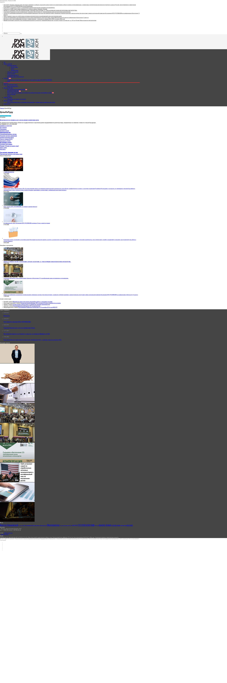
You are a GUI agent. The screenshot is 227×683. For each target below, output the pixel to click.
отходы (96, 525)
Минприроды (43, 525)
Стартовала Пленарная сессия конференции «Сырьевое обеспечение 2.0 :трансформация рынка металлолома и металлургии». (37, 12)
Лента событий (11, 94)
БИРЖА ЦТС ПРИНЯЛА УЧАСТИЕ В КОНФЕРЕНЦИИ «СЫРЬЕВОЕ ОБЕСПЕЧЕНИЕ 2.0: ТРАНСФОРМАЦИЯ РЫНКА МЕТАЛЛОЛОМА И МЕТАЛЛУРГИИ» (40, 10)
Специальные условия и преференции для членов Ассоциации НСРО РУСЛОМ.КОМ (29, 80)
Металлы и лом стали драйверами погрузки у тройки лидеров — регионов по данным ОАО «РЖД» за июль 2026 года (34, 19)
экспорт (129, 525)
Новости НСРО (11, 73)
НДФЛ (73, 525)
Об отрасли (3, 127)
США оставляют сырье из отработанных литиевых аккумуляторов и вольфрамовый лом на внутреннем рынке (33, 16)
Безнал (7, 78)
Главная (2, 108)
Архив (8, 96)
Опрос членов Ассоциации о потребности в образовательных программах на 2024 (30, 93)
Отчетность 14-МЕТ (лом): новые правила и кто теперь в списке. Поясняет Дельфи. (25, 9)
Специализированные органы (8, 134)
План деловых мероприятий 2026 (17, 89)
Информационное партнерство (15, 77)
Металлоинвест (36, 525)
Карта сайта (3, 148)
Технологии (8, 97)
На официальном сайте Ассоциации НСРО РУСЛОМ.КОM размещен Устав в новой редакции (27, 223)
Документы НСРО (5, 141)
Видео (12, 69)
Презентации (14, 67)
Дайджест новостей (12, 72)
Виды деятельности (12, 86)
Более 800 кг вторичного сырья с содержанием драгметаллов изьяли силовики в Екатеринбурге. (29, 7)
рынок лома (105, 525)
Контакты (7, 104)
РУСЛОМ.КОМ (84, 525)
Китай (23, 525)
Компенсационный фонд (7, 137)
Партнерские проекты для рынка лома (11, 154)
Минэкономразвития (64, 525)
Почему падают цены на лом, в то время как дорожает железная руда (31, 304)
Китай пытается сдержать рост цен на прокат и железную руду (19, 120)
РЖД (76, 525)
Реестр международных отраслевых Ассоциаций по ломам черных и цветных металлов (31, 102)
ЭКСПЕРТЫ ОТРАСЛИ (14, 91)
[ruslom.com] (25, 48)
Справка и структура (6, 126)
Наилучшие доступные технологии (16, 99)
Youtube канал (14, 70)
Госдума (20, 525)
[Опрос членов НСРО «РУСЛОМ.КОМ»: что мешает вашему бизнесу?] (13, 205)
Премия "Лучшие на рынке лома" (9, 146)
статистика (115, 525)
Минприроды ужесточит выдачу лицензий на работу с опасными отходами (32, 301)
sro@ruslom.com (8, 533)
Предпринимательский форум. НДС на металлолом (26, 306)
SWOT (8, 81)
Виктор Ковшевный (9, 525)
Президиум (3, 129)
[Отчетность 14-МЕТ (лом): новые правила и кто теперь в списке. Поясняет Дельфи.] (17, 402)
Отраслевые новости (13, 75)
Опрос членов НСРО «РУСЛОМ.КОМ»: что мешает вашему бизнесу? (20, 206)
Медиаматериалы (12, 65)
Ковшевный (29, 525)
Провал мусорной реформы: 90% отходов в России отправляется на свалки (41, 303)
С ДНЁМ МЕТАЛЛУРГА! (9, 172)
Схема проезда (5, 534)
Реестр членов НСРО (10, 85)
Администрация (4, 131)
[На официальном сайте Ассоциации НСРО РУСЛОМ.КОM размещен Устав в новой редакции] (13, 221)
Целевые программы (6, 144)
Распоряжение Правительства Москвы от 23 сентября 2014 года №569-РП (37, 307)
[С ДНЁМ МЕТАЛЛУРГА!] (13, 170)
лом (92, 524)
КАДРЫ (6, 83)
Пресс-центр (8, 64)
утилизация (123, 525)
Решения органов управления (8, 136)
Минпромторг (53, 525)
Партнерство (8, 101)
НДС (70, 525)
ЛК (4, 62)
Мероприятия (8, 88)
